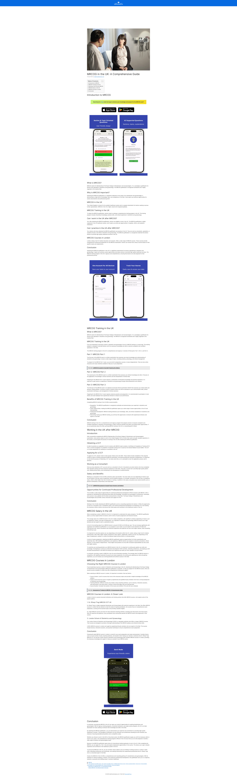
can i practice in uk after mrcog (94, 763)
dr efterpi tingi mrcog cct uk (119, 763)
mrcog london (144, 763)
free (102, 102)
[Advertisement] (118, 15)
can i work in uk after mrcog (107, 763)
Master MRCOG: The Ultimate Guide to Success (98, 767)
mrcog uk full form (107, 765)
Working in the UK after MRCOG (96, 86)
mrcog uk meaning (116, 765)
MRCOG (90, 762)
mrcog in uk (138, 763)
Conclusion (91, 91)
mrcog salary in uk (91, 765)
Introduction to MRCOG (94, 83)
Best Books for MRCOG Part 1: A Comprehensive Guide (99, 766)
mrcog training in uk (99, 765)
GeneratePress (128, 774)
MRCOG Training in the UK (94, 84)
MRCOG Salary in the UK (94, 87)
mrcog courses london (130, 763)
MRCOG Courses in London (95, 89)
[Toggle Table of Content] (101, 81)
